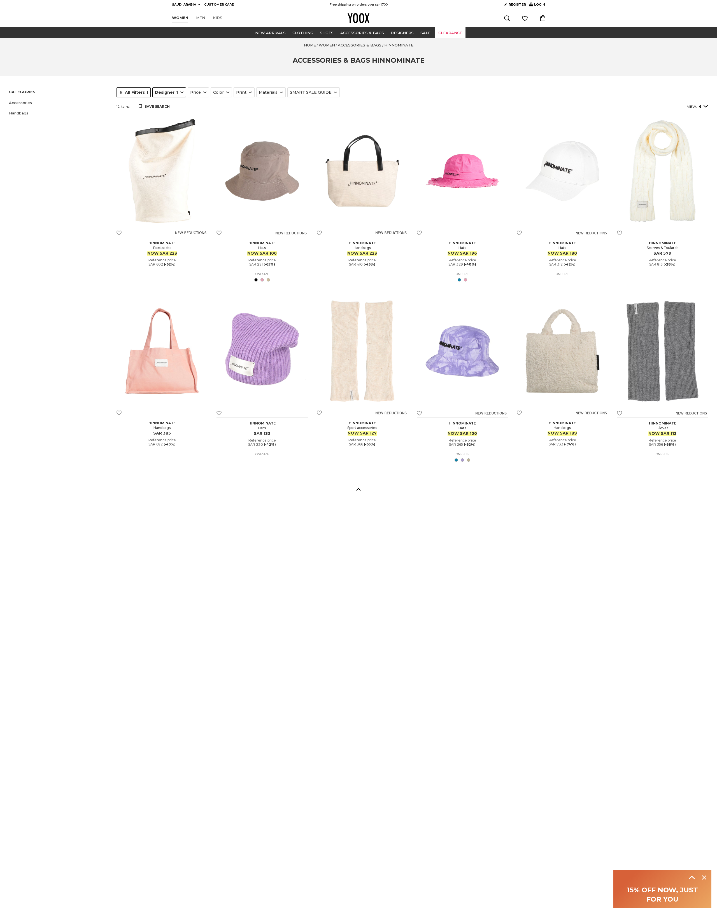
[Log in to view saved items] (524, 18)
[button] (59, 102)
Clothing (302, 32)
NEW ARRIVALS (270, 32)
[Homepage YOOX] (358, 18)
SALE (425, 32)
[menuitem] (180, 17)
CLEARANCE (450, 32)
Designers (402, 32)
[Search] (507, 18)
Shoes (327, 32)
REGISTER (517, 4)
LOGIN (537, 6)
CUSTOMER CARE (219, 4)
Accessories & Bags (362, 32)
